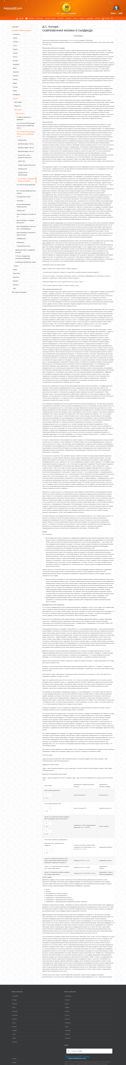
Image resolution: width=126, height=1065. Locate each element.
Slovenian (68, 1038)
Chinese (67, 1000)
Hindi (14, 1007)
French (67, 1015)
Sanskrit (15, 1042)
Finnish (67, 1011)
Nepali (14, 1062)
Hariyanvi (15, 1011)
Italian (67, 1026)
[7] (53, 770)
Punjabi (15, 1030)
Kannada (15, 1015)
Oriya (14, 1022)
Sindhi (14, 1038)
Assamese (15, 996)
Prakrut (15, 1026)
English (67, 1007)
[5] (58, 719)
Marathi (15, 1019)
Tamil (14, 1034)
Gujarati (15, 1003)
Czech (67, 1003)
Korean (15, 1058)
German (67, 1019)
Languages (15, 26)
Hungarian (68, 1022)
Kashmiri (67, 1034)
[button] (112, 18)
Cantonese (68, 996)
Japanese (68, 1030)
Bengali (15, 1000)
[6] (68, 761)
